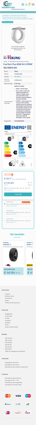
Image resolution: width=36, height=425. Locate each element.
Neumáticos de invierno (12, 364)
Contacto (7, 294)
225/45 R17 (8, 340)
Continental (8, 316)
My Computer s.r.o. (11, 222)
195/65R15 (17, 76)
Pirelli (7, 324)
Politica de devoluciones (12, 302)
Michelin (7, 322)
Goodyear (8, 320)
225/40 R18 (8, 342)
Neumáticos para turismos (13, 378)
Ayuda (7, 300)
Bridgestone (8, 314)
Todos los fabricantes (11, 327)
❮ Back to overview (7, 22)
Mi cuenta (26, 4)
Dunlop (7, 318)
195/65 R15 (8, 344)
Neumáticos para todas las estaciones (16, 367)
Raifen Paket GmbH (12, 205)
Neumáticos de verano (12, 362)
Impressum (8, 298)
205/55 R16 (8, 338)
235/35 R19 (8, 347)
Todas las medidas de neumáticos (15, 351)
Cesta (17, 194)
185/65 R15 (8, 349)
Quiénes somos (9, 296)
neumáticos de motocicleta (13, 384)
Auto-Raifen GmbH (11, 214)
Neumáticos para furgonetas (13, 382)
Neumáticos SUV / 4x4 (12, 380)
